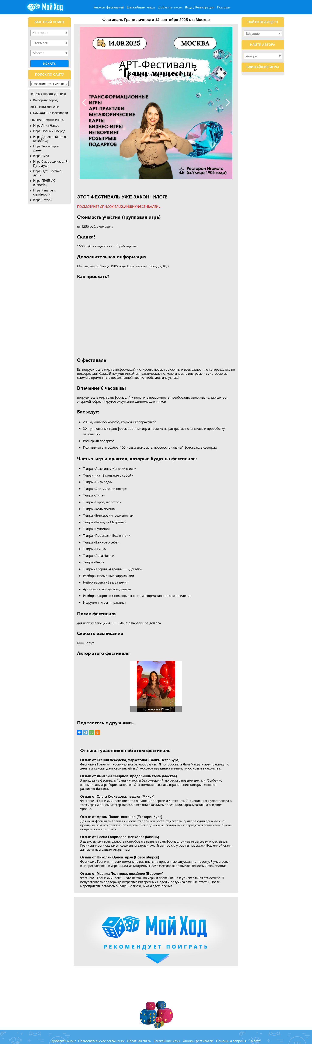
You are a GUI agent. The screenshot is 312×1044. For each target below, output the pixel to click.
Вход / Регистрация (199, 7)
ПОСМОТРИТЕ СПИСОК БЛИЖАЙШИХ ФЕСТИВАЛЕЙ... (118, 206)
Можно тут (85, 643)
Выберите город (45, 100)
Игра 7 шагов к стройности (44, 192)
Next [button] (226, 103)
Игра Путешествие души (47, 173)
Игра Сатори (42, 200)
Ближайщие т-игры (141, 7)
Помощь (223, 7)
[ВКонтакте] (79, 732)
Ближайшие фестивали (50, 113)
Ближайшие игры (167, 1040)
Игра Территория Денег (46, 148)
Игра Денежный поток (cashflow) (50, 138)
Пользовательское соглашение (101, 1040)
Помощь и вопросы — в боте (238, 1040)
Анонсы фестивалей (109, 7)
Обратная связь (139, 1040)
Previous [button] (86, 103)
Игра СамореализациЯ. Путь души (50, 163)
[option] (156, 103)
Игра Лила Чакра (46, 125)
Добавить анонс (170, 7)
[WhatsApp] (91, 732)
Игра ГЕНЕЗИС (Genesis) (44, 182)
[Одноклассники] (97, 732)
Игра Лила (41, 156)
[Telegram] (85, 732)
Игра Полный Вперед (49, 131)
